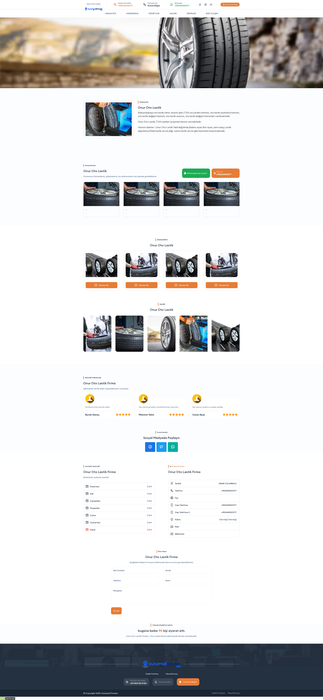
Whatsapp (182, 4)
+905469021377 (228, 490)
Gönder (116, 611)
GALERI (173, 13)
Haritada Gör (154, 4)
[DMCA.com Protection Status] (7, 698)
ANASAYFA (110, 13)
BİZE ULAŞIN (212, 13)
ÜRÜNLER (191, 13)
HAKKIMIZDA (132, 13)
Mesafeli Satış (172, 674)
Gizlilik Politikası (152, 674)
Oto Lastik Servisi (158, 636)
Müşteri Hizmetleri (125, 4)
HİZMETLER (154, 13)
